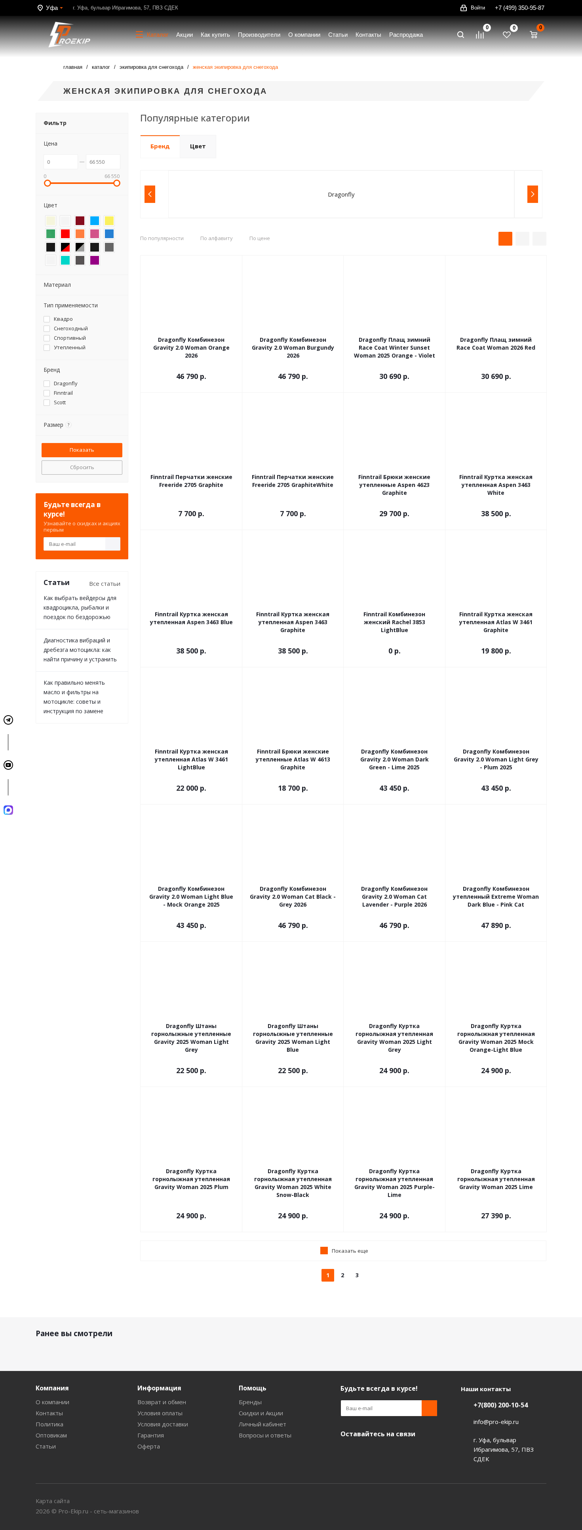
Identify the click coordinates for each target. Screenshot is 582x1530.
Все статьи (104, 583)
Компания (52, 1388)
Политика (49, 1424)
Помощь (252, 1388)
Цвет (198, 146)
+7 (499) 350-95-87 (519, 7)
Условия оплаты (160, 1413)
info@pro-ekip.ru (496, 1422)
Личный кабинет (262, 1424)
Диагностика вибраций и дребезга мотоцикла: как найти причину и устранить (80, 649)
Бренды (250, 1402)
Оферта (148, 1446)
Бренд (160, 146)
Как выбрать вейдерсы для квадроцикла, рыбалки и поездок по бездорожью (80, 607)
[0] (483, 35)
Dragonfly (341, 194)
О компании (52, 1402)
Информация (159, 1388)
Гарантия (150, 1435)
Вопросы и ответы (265, 1435)
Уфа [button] (52, 7)
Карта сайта (53, 1501)
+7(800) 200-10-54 (501, 1405)
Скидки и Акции (261, 1413)
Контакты (49, 1413)
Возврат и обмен (161, 1402)
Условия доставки (162, 1424)
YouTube (348, 1452)
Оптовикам (51, 1435)
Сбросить (82, 467)
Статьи (46, 1446)
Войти (478, 8)
